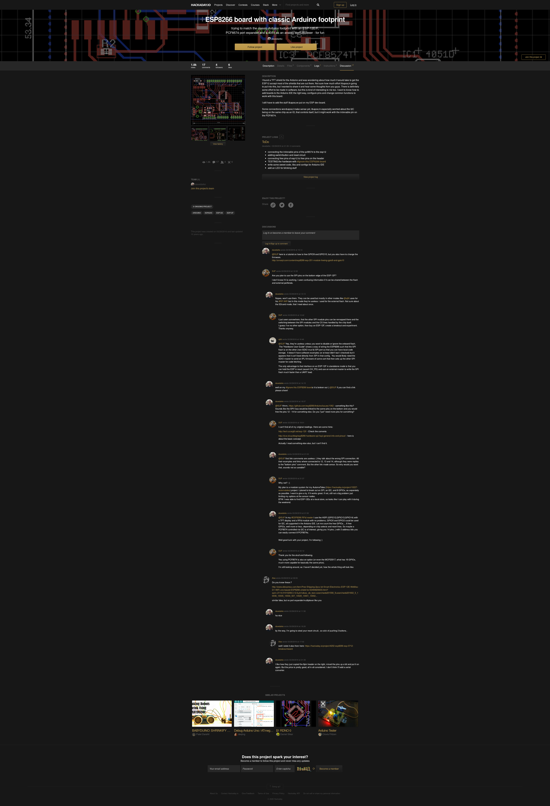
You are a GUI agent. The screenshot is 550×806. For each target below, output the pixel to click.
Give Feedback (248, 793)
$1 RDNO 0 (283, 730)
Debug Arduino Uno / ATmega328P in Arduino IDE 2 (267, 730)
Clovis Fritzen (329, 734)
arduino (197, 212)
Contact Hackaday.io (229, 793)
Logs (317, 65)
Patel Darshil (202, 734)
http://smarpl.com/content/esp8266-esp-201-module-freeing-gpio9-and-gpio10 (308, 260)
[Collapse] (281, 137)
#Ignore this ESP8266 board (311, 161)
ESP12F (230, 212)
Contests (242, 4)
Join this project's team (202, 188)
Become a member (250, 760)
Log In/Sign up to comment (276, 243)
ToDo (265, 141)
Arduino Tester (327, 730)
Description (268, 65)
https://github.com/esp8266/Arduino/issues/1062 (311, 405)
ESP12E (219, 212)
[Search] (318, 5)
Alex (274, 578)
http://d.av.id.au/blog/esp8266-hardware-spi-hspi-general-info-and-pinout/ (312, 435)
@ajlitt (346, 298)
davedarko (277, 38)
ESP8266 (208, 212)
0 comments (295, 146)
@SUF (275, 254)
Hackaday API (294, 793)
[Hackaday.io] (201, 5)
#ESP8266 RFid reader (302, 517)
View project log (311, 176)
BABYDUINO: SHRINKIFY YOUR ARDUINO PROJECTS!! (230, 730)
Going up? (275, 786)
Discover (230, 4)
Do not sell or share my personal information (321, 793)
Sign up (340, 4)
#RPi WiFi (283, 301)
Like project (296, 47)
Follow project (255, 47)
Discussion (347, 65)
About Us (214, 793)
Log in (353, 4)
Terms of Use (263, 793)
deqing (241, 734)
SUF (274, 271)
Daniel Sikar (286, 734)
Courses (255, 4)
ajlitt (280, 339)
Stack (266, 4)
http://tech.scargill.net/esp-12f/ (292, 431)
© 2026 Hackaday (275, 799)
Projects (218, 4)
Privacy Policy (278, 793)
